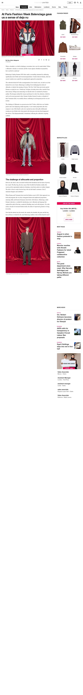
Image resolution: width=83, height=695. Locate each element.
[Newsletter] (74, 3)
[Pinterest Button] (46, 60)
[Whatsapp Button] (48, 60)
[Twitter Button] (39, 60)
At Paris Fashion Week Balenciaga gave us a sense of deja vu (29, 9)
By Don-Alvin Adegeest (12, 60)
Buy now (62, 37)
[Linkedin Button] (44, 60)
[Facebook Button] (41, 60)
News (7, 9)
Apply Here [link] (68, 219)
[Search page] (77, 3)
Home (3, 9)
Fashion (12, 9)
